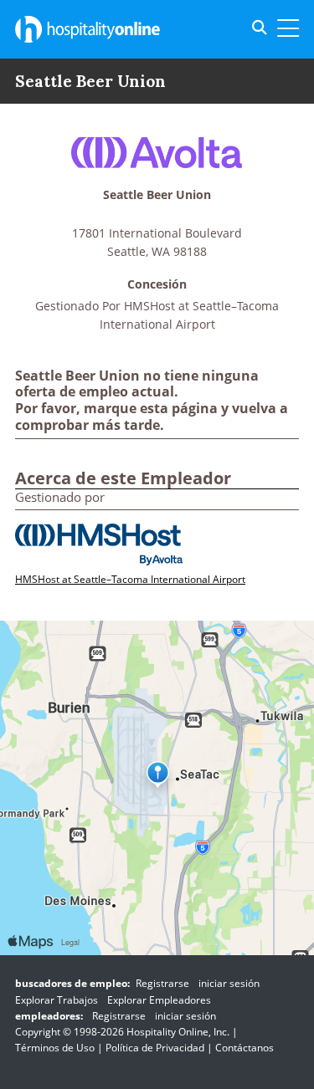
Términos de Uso (55, 1047)
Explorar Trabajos (56, 1000)
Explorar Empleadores (159, 1000)
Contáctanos (244, 1047)
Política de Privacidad (155, 1047)
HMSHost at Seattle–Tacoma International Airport (130, 579)
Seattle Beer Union (157, 195)
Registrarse (162, 983)
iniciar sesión (229, 983)
